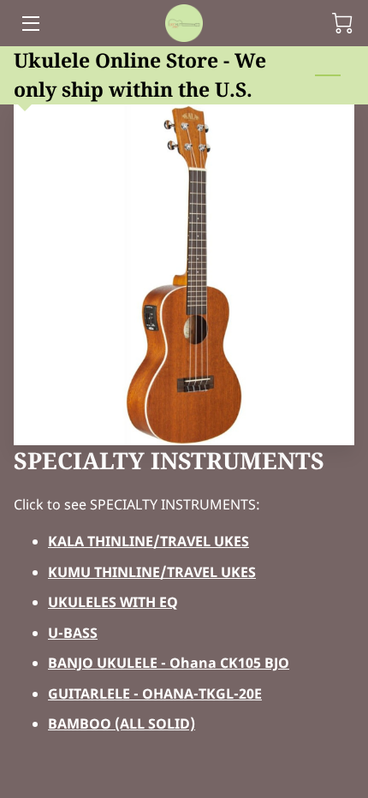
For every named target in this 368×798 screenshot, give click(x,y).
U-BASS (73, 632)
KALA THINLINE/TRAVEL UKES (148, 541)
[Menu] (29, 23)
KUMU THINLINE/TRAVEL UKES (152, 572)
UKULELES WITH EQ (113, 602)
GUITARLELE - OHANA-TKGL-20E (155, 693)
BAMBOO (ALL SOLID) (121, 723)
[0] (342, 23)
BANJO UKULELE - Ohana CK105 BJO (168, 662)
